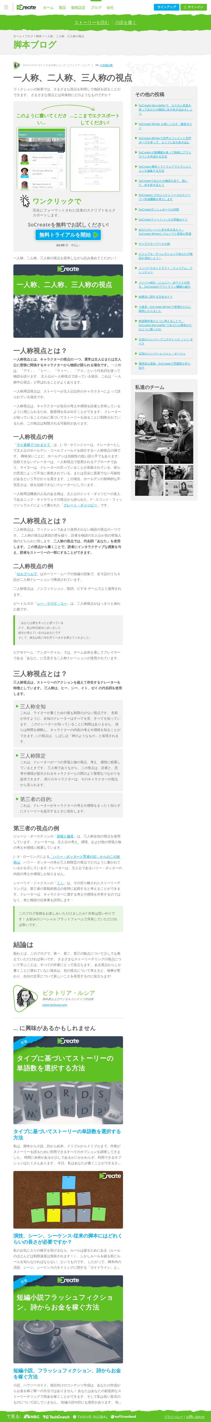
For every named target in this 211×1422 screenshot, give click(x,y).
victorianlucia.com (54, 1005)
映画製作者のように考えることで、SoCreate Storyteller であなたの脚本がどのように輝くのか (165, 325)
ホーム (48, 7)
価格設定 (78, 7)
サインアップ (166, 7)
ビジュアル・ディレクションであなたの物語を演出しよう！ (165, 256)
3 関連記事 (106, 65)
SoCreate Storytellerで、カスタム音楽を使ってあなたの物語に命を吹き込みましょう (165, 109)
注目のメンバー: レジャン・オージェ (162, 353)
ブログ (96, 7)
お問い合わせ (195, 1417)
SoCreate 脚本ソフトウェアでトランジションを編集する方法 (165, 168)
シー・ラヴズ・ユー (52, 603)
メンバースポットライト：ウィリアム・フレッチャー (165, 270)
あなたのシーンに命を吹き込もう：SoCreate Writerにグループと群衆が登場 (165, 231)
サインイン (195, 7)
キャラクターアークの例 (154, 244)
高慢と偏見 (65, 836)
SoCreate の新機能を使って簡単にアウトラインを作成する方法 (165, 154)
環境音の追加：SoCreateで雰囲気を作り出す (164, 366)
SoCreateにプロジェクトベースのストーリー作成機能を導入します (164, 197)
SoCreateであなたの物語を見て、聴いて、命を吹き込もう (163, 183)
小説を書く (126, 22)
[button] (164, 428)
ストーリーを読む (91, 22)
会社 (110, 7)
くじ (60, 883)
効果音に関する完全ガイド (156, 296)
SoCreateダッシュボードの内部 (159, 209)
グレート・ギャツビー (80, 505)
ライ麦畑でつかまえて (33, 444)
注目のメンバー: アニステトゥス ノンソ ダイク (166, 341)
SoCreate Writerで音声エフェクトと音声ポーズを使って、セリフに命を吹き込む (165, 140)
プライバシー (173, 1417)
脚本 (39, 36)
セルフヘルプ (27, 573)
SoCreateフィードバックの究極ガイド (163, 219)
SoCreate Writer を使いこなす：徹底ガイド (165, 126)
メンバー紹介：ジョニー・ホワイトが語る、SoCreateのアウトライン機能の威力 (164, 284)
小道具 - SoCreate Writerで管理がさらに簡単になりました (165, 309)
